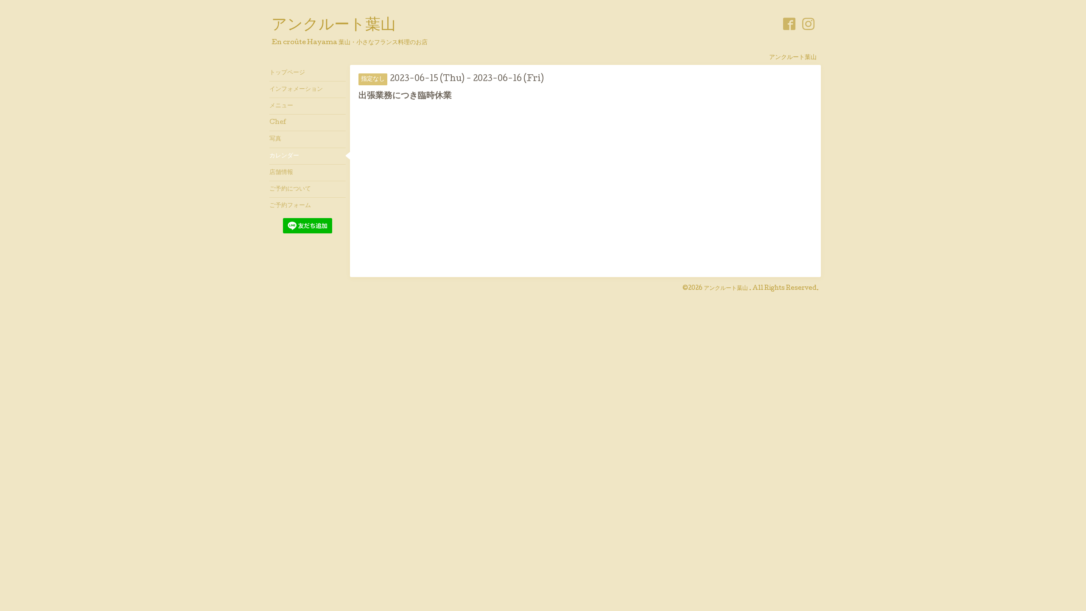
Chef (277, 122)
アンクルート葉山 (334, 25)
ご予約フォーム (290, 205)
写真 (275, 139)
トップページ (287, 73)
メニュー (281, 106)
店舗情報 (281, 172)
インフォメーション (296, 89)
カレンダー (284, 156)
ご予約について (290, 189)
